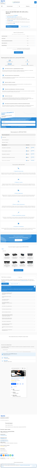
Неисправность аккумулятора (6, 147)
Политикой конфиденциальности (27, 351)
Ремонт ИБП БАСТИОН (9, 425)
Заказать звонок (18, 240)
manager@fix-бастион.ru (4, 440)
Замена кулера (3, 38)
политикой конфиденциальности (22, 126)
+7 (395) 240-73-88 (24, 280)
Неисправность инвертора (6, 154)
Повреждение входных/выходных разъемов (8, 157)
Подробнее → (32, 147)
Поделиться (1, 455)
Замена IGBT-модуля (4, 45)
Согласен (33, 465)
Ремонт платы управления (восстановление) (7, 40)
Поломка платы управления (6, 160)
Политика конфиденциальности (18, 462)
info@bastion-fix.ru (3, 438)
